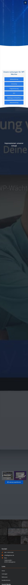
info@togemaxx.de (9, 555)
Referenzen (4, 577)
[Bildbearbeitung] (14, 79)
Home (3, 570)
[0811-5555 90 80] (3, 552)
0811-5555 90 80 (8, 552)
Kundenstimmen (6, 580)
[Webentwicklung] (14, 103)
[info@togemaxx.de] (3, 555)
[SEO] (14, 93)
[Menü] (25, 3)
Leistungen (4, 574)
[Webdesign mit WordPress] (14, 98)
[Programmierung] (14, 89)
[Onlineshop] (14, 84)
